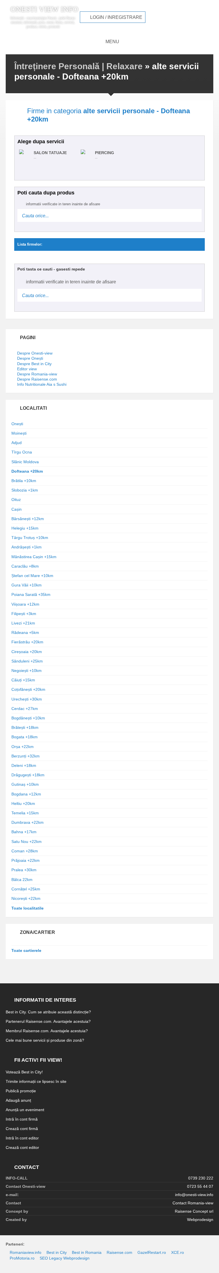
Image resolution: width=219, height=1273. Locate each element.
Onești (17, 423)
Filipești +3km (23, 613)
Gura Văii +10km (26, 585)
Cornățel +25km (25, 889)
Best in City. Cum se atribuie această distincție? (48, 1012)
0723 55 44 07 (200, 1186)
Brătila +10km (23, 480)
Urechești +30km (26, 699)
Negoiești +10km (26, 670)
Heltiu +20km (23, 803)
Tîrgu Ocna (21, 452)
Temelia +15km (25, 813)
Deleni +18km (23, 765)
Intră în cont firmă (22, 1119)
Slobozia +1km (24, 490)
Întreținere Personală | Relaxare (78, 66)
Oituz (16, 499)
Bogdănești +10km (28, 718)
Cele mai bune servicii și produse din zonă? (45, 1040)
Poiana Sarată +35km (30, 594)
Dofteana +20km (27, 471)
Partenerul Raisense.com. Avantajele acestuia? (48, 1021)
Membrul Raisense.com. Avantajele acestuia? (47, 1031)
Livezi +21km (23, 623)
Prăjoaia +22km (25, 860)
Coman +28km (24, 851)
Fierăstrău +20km (27, 642)
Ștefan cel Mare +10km (32, 575)
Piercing (104, 152)
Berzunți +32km (25, 756)
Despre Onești (30, 358)
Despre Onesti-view (34, 353)
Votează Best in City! (24, 1072)
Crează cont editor (22, 1147)
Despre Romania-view (37, 374)
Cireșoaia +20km (26, 651)
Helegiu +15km (24, 528)
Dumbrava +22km (27, 822)
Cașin (16, 509)
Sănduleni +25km (27, 661)
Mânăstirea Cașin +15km (33, 556)
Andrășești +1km (26, 547)
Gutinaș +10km (25, 784)
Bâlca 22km (22, 879)
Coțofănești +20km (28, 689)
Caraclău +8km (25, 566)
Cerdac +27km (24, 708)
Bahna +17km (23, 832)
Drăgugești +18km (27, 775)
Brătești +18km (24, 727)
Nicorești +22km (25, 898)
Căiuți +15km (23, 680)
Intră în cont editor (22, 1138)
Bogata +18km (24, 737)
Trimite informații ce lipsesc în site (36, 1081)
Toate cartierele (26, 950)
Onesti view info (44, 9)
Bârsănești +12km (27, 518)
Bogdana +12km (26, 794)
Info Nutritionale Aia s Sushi (41, 384)
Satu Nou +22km (26, 841)
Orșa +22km (22, 746)
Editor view (27, 369)
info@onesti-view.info (194, 1194)
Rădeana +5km (25, 632)
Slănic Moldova (25, 462)
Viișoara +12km (25, 604)
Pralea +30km (23, 870)
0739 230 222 (200, 1178)
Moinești (19, 433)
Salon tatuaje (50, 152)
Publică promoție (21, 1091)
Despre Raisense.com (37, 379)
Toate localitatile (27, 908)
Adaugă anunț (18, 1100)
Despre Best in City (34, 363)
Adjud (16, 442)
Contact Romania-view (193, 1203)
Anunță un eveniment (25, 1109)
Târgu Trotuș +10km (29, 537)
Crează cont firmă (22, 1128)
